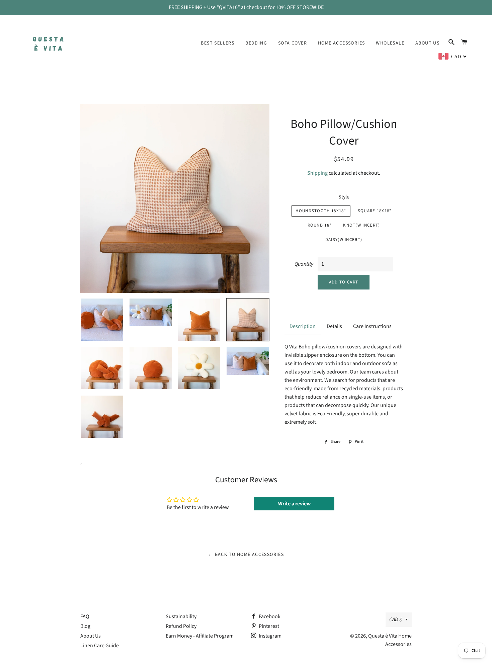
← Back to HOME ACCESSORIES (246, 554)
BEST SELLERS (217, 43)
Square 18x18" (375, 211)
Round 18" (320, 225)
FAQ (84, 616)
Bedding (256, 43)
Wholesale (390, 43)
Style (343, 196)
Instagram (269, 636)
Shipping (317, 173)
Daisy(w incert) (343, 240)
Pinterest (268, 626)
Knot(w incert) (361, 225)
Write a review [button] (294, 503)
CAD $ (395, 619)
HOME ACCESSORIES (341, 43)
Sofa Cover (292, 43)
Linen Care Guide (99, 645)
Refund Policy (181, 626)
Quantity (304, 264)
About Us (427, 43)
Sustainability (181, 616)
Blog (85, 626)
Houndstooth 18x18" (321, 211)
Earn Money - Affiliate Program (200, 636)
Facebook (269, 616)
